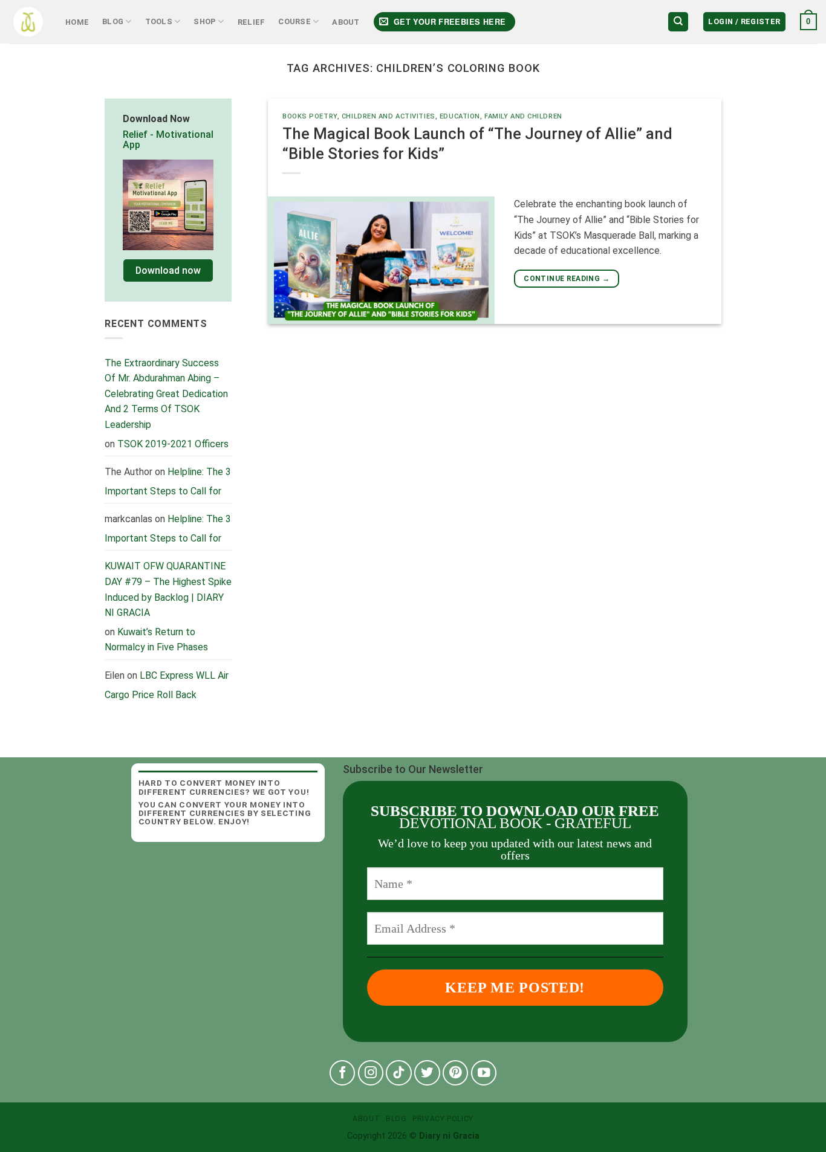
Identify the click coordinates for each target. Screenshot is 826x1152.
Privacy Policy (442, 1119)
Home (77, 22)
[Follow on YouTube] (484, 1073)
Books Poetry (309, 116)
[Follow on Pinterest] (456, 1073)
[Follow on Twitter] (427, 1073)
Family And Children (523, 116)
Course (294, 21)
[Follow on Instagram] (371, 1073)
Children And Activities (388, 116)
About (345, 22)
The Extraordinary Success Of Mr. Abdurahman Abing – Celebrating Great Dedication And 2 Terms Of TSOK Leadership (166, 393)
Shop (204, 21)
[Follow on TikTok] (399, 1073)
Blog (112, 21)
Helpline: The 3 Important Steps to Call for (168, 481)
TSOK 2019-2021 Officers (173, 444)
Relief (251, 22)
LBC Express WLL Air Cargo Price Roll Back (167, 685)
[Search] (678, 22)
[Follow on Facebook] (343, 1073)
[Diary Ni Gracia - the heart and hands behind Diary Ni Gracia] (28, 22)
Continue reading (567, 278)
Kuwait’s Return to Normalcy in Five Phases (156, 639)
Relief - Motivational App (168, 140)
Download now (168, 270)
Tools (158, 21)
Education (460, 116)
